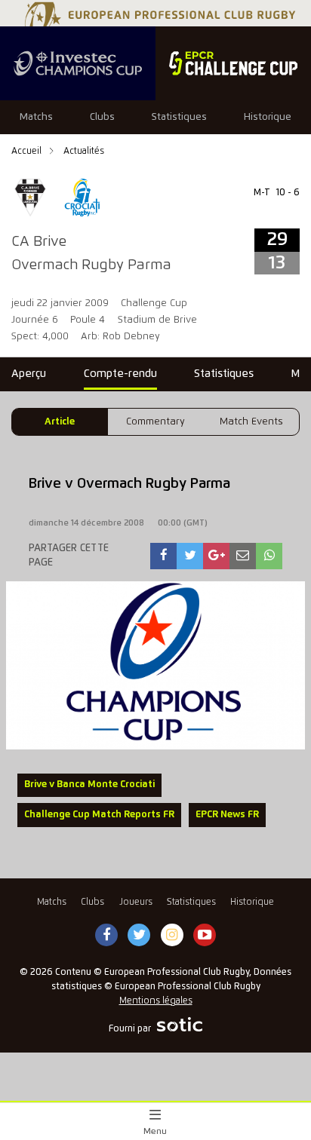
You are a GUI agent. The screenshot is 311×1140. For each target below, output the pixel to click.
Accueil (27, 151)
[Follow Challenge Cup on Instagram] (172, 935)
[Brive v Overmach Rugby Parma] (164, 556)
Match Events (251, 422)
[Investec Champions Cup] (78, 63)
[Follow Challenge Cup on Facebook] (106, 935)
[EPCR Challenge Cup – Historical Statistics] (233, 63)
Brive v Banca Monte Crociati (89, 784)
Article (60, 422)
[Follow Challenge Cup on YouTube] (204, 935)
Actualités (83, 151)
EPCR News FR (227, 815)
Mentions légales (155, 1001)
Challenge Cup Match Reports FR (99, 815)
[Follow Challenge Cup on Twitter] (139, 935)
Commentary (155, 422)
